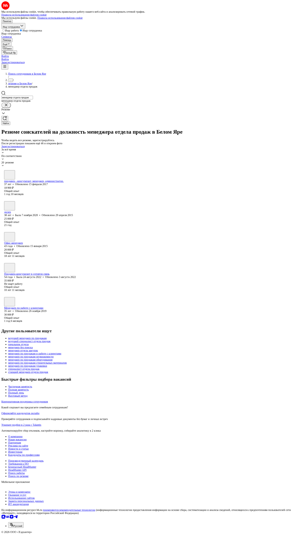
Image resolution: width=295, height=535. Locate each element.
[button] (5, 56)
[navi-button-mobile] (4, 67)
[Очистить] (6, 105)
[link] (7, 48)
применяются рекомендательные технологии (69, 510)
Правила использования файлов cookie (60, 17)
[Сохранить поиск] (4, 119)
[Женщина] (9, 174)
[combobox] (17, 97)
